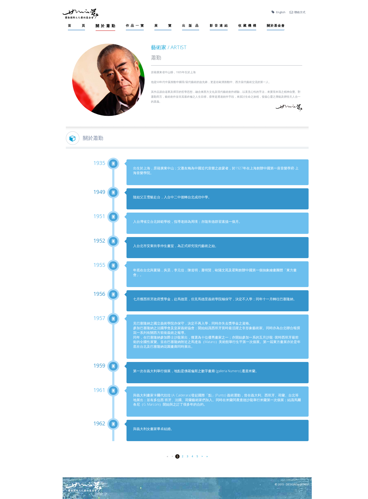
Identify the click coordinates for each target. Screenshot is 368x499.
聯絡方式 (299, 12)
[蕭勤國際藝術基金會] (80, 14)
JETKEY (304, 484)
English (280, 12)
